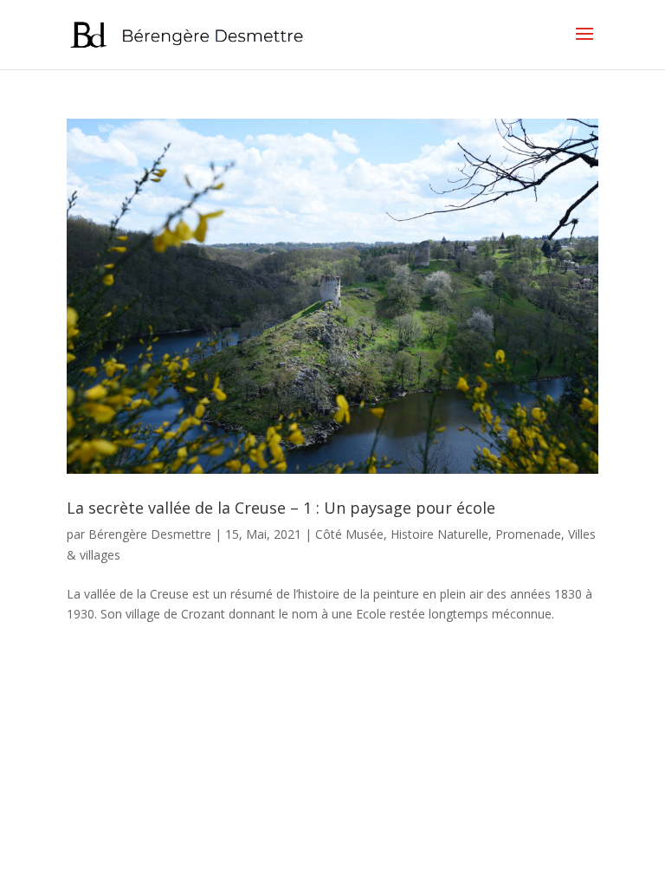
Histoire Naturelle (439, 534)
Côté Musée (349, 534)
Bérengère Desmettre (149, 534)
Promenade (528, 534)
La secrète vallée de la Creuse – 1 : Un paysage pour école (281, 507)
